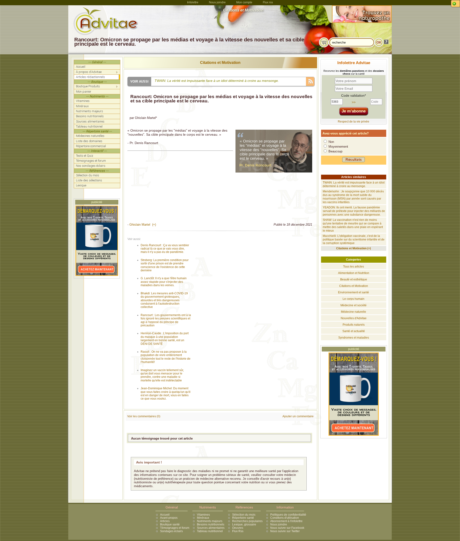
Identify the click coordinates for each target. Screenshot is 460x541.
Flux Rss (237, 531)
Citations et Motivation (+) (353, 248)
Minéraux (203, 517)
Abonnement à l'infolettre (286, 521)
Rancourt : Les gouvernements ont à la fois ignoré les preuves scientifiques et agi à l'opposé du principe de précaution (166, 320)
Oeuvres (237, 528)
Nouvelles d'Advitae (354, 318)
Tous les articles (353, 266)
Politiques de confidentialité (288, 514)
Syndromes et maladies (353, 337)
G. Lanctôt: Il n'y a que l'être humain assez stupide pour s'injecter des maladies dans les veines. (164, 282)
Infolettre (192, 2)
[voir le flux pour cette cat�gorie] (310, 81)
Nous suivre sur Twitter (285, 531)
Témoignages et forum (174, 528)
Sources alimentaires (210, 528)
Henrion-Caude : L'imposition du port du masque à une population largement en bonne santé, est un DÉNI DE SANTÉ (165, 338)
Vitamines (203, 514)
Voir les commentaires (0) (143, 416)
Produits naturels (354, 324)
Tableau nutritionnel (210, 531)
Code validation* (353, 95)
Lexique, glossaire (244, 524)
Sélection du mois (243, 514)
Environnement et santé (353, 292)
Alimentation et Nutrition (353, 273)
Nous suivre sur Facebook (287, 528)
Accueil (165, 514)
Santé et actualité (353, 331)
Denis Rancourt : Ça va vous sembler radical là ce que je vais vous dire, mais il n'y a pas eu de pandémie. (165, 249)
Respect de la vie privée (353, 121)
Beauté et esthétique (353, 279)
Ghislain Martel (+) (142, 224)
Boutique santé (170, 524)
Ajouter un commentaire (298, 416)
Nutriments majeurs (209, 521)
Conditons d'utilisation (284, 517)
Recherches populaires (247, 521)
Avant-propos (169, 517)
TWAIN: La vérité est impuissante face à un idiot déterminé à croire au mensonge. (354, 184)
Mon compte (244, 2)
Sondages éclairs (171, 531)
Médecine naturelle (353, 311)
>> (354, 102)
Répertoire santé (243, 517)
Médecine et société (353, 305)
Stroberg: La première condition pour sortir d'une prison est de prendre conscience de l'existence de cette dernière (165, 265)
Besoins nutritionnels (210, 524)
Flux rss (268, 2)
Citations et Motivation (220, 63)
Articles (165, 521)
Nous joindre (217, 2)
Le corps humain (353, 299)
